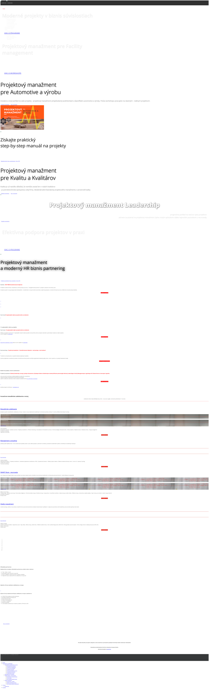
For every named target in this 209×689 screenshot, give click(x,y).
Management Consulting (9, 27)
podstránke (10, 334)
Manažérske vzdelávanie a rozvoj (11, 664)
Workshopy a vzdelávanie (7, 663)
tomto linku (109, 649)
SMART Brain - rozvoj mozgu (10, 675)
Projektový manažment (11, 20)
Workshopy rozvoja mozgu (12, 676)
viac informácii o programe (32, 378)
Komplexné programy (11, 672)
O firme (4, 42)
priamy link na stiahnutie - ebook (6, 342)
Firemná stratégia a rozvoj (12, 670)
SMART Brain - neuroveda (9, 472)
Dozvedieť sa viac (104, 435)
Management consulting (8, 441)
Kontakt (4, 687)
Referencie (7, 686)
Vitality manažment (7, 504)
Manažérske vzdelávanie (8, 409)
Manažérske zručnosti (11, 19)
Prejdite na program (104, 381)
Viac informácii (3, 425)
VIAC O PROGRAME (12, 33)
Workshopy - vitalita (10, 35)
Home (4, 8)
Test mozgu (9, 678)
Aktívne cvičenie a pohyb (11, 37)
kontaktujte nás (16, 387)
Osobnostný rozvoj (10, 673)
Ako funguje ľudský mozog (12, 679)
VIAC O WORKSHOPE (12, 73)
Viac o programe (14, 104)
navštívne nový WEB (104, 292)
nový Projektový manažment (104, 361)
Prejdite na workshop (5, 104)
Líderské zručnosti (10, 22)
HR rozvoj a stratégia (11, 21)
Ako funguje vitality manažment (10, 39)
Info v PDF (18, 161)
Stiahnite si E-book (104, 337)
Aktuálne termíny (4, 161)
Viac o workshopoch (11, 161)
